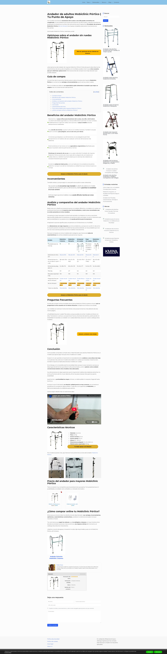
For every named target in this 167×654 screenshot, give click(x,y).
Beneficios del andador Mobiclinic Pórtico (64, 97)
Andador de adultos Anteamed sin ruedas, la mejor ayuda (111, 50)
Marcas (104, 2)
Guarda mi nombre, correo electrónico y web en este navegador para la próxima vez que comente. (71, 608)
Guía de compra (56, 95)
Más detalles (63, 288)
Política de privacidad (53, 639)
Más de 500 (80, 254)
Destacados (95, 2)
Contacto (116, 2)
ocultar (96, 92)
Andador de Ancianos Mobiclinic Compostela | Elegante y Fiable (111, 162)
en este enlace (8, 652)
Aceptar (149, 652)
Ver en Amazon (63, 26)
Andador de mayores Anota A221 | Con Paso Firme (110, 133)
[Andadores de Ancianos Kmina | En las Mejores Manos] (111, 255)
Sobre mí (49, 646)
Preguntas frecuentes (58, 103)
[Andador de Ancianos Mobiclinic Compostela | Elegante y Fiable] (111, 158)
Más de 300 (63, 254)
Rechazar (158, 652)
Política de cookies (52, 641)
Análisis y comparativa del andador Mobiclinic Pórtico (67, 101)
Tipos (88, 2)
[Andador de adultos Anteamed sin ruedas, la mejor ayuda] (111, 46)
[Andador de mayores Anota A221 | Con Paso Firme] (111, 129)
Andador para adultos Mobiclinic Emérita (110, 78)
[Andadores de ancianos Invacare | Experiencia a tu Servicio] (111, 232)
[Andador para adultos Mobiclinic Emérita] (111, 75)
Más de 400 (71, 254)
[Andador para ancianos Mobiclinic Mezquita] (111, 102)
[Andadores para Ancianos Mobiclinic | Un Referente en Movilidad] (111, 222)
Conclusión (55, 104)
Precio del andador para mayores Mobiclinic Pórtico (66, 108)
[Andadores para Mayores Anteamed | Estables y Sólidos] (111, 242)
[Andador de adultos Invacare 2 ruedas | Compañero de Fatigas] (111, 172)
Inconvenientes (56, 99)
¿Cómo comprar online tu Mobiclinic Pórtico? (65, 110)
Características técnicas (59, 106)
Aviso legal (50, 644)
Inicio (83, 2)
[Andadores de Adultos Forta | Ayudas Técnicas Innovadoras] (111, 213)
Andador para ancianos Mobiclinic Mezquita (111, 105)
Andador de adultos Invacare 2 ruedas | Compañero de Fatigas (110, 176)
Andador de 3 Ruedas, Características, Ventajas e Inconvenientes (110, 199)
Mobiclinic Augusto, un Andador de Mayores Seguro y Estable (111, 193)
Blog (109, 2)
